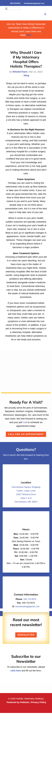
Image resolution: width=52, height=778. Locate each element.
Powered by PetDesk (18, 702)
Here (28, 35)
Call (25, 422)
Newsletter (26, 634)
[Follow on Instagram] (29, 708)
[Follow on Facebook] (23, 708)
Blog (26, 75)
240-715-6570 (15, 3)
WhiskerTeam (19, 71)
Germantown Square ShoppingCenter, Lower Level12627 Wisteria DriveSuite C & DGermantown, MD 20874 (26, 494)
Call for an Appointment (26, 434)
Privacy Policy (38, 702)
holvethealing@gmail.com (34, 3)
